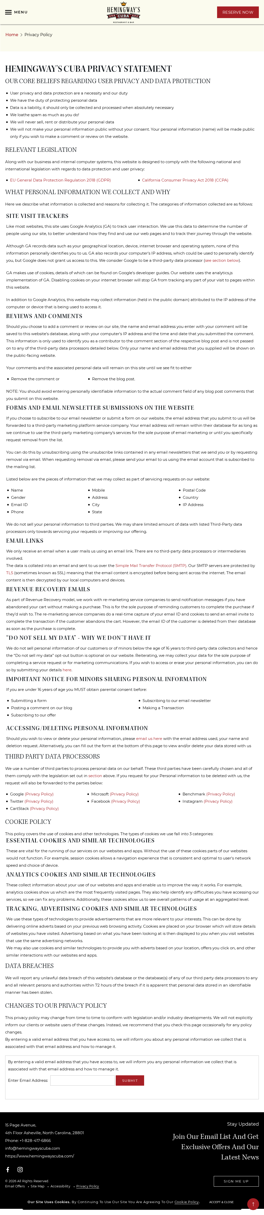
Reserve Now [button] (240, 14)
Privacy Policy (87, 1186)
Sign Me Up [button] (236, 1181)
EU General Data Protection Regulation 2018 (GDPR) (60, 180)
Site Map (37, 1186)
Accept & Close (221, 1202)
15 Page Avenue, (44, 1129)
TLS (9, 572)
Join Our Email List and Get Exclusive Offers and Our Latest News (216, 1147)
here (67, 669)
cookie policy (187, 1202)
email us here (149, 738)
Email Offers (15, 1186)
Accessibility (60, 1186)
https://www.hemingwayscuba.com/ (39, 1156)
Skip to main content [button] (26, 5)
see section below (222, 260)
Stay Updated (243, 1124)
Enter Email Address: (28, 1080)
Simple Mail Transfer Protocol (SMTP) (151, 565)
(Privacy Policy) (39, 794)
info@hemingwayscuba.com (32, 1148)
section (95, 775)
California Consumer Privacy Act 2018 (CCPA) (185, 180)
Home (11, 34)
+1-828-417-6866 (35, 1140)
